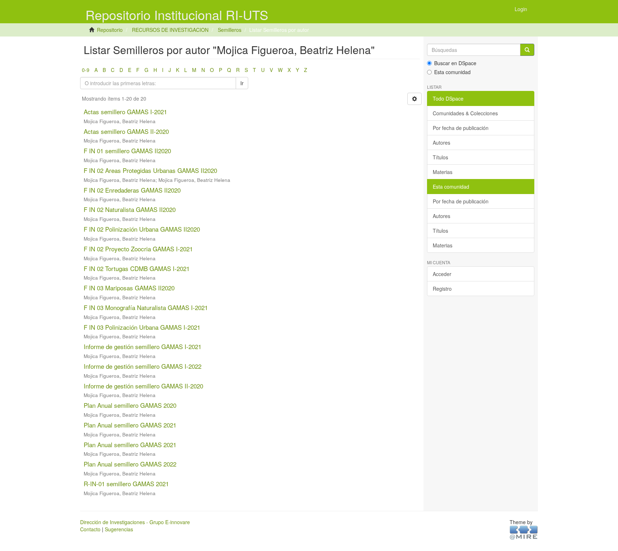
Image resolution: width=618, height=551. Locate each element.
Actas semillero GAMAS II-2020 (126, 131)
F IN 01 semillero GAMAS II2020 (127, 150)
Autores (441, 142)
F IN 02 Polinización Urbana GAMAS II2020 (142, 228)
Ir (242, 83)
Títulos (440, 157)
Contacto (90, 529)
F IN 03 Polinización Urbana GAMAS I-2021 (142, 327)
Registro (442, 288)
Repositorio (110, 29)
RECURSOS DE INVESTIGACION (170, 29)
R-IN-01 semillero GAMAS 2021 (126, 483)
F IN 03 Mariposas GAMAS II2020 (129, 287)
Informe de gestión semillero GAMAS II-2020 (143, 385)
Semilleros (229, 29)
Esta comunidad (452, 72)
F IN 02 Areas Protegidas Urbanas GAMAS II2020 (150, 170)
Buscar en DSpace (455, 63)
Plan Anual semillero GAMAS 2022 (130, 463)
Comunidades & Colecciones (465, 113)
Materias (442, 171)
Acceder (442, 273)
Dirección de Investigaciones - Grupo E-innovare (135, 522)
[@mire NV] (524, 532)
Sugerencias (119, 529)
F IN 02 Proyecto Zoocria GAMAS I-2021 (138, 248)
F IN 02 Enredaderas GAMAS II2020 (132, 189)
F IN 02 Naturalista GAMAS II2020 (130, 209)
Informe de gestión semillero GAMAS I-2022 (142, 366)
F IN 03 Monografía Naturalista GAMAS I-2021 (146, 307)
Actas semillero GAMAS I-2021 (125, 111)
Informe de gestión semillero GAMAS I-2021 (142, 346)
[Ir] (527, 50)
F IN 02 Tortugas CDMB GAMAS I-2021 (137, 268)
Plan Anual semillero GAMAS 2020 (130, 405)
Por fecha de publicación (461, 127)
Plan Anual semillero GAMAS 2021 (130, 424)
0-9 (85, 69)
